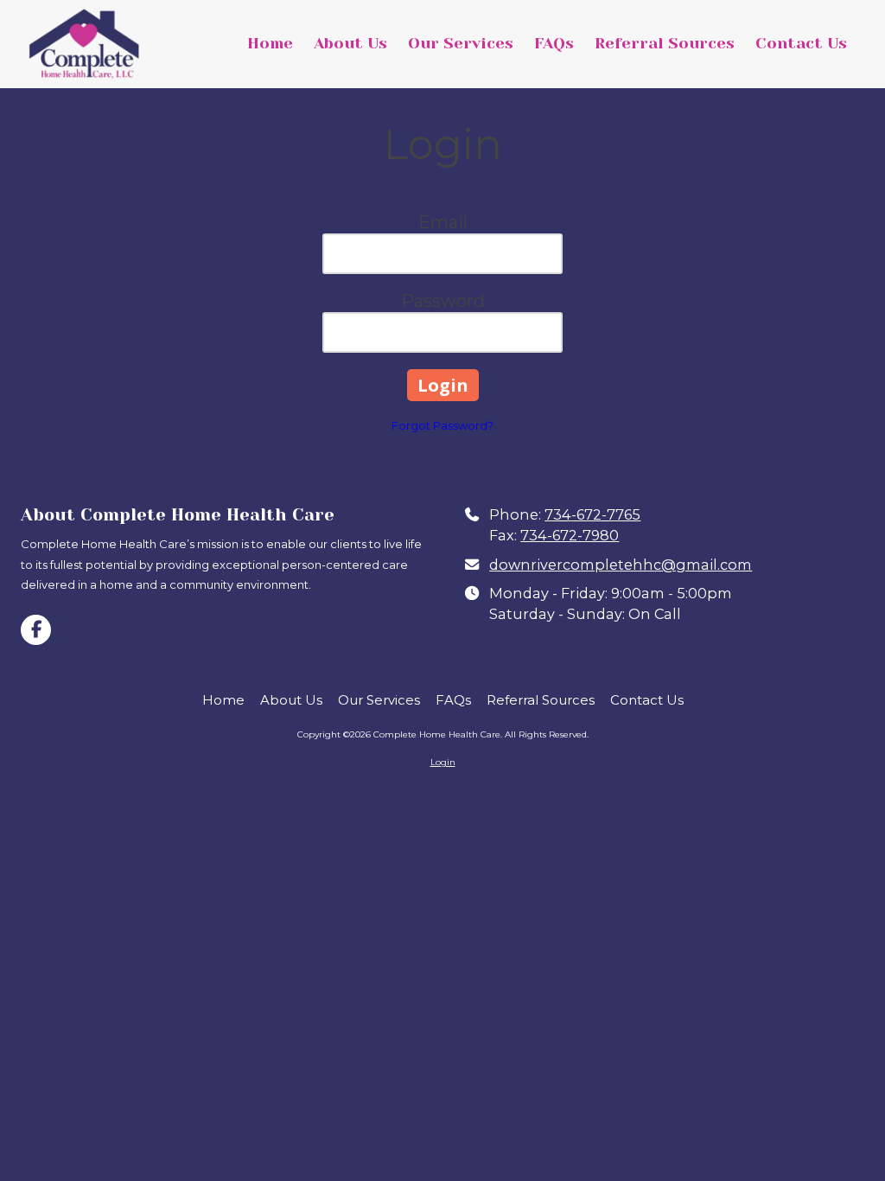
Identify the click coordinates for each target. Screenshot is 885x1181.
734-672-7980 (569, 535)
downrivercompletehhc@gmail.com (620, 564)
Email (443, 222)
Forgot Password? (442, 425)
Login (442, 762)
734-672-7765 (592, 514)
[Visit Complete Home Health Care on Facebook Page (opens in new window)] (36, 630)
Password (443, 300)
